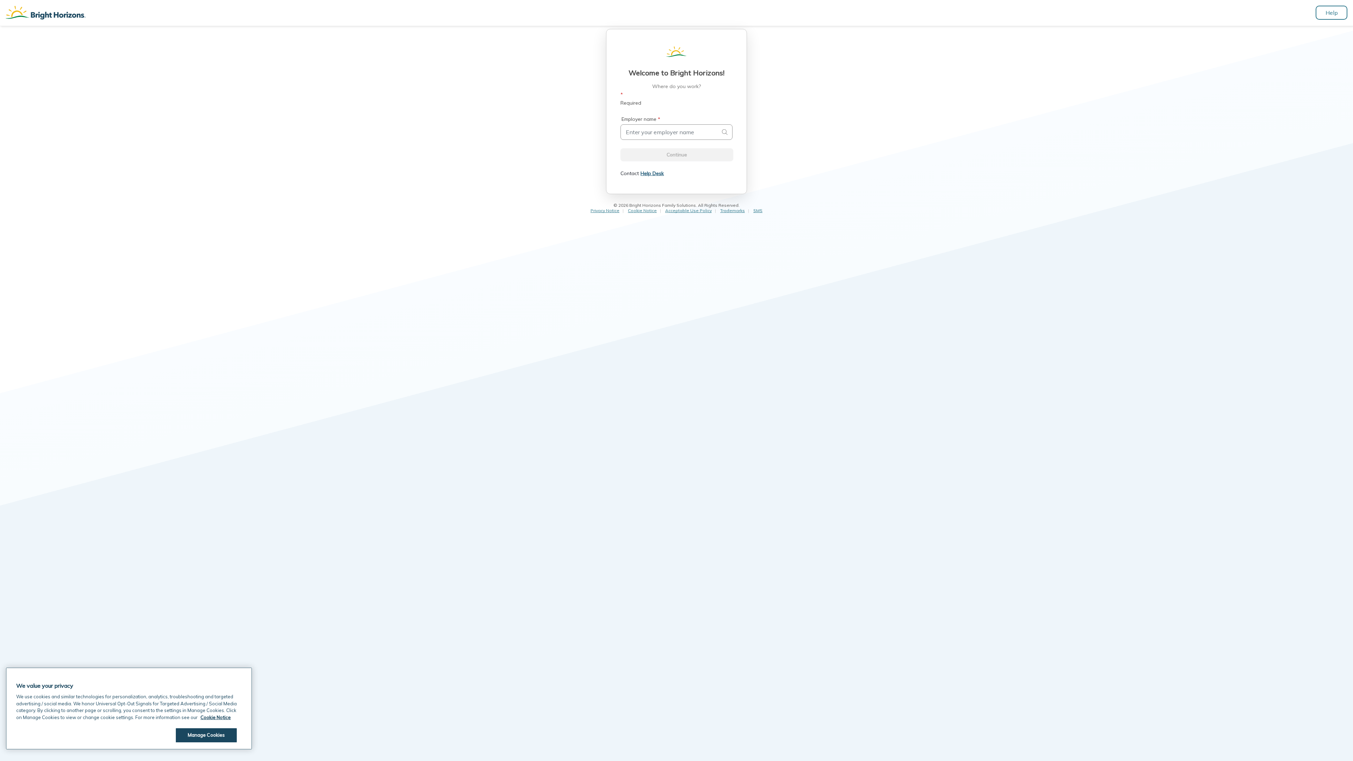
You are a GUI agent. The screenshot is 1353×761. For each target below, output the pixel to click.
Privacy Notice (605, 210)
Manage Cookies (206, 735)
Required (630, 98)
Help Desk (652, 173)
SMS (757, 210)
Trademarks (732, 210)
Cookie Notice (642, 210)
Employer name (641, 119)
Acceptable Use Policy (688, 210)
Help (1332, 12)
